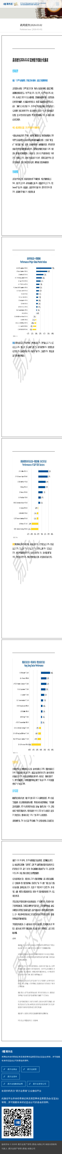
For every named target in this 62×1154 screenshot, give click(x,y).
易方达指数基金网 (15, 1084)
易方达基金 (12, 1069)
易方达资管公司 (39, 1084)
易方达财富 (32, 1069)
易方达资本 (12, 1076)
